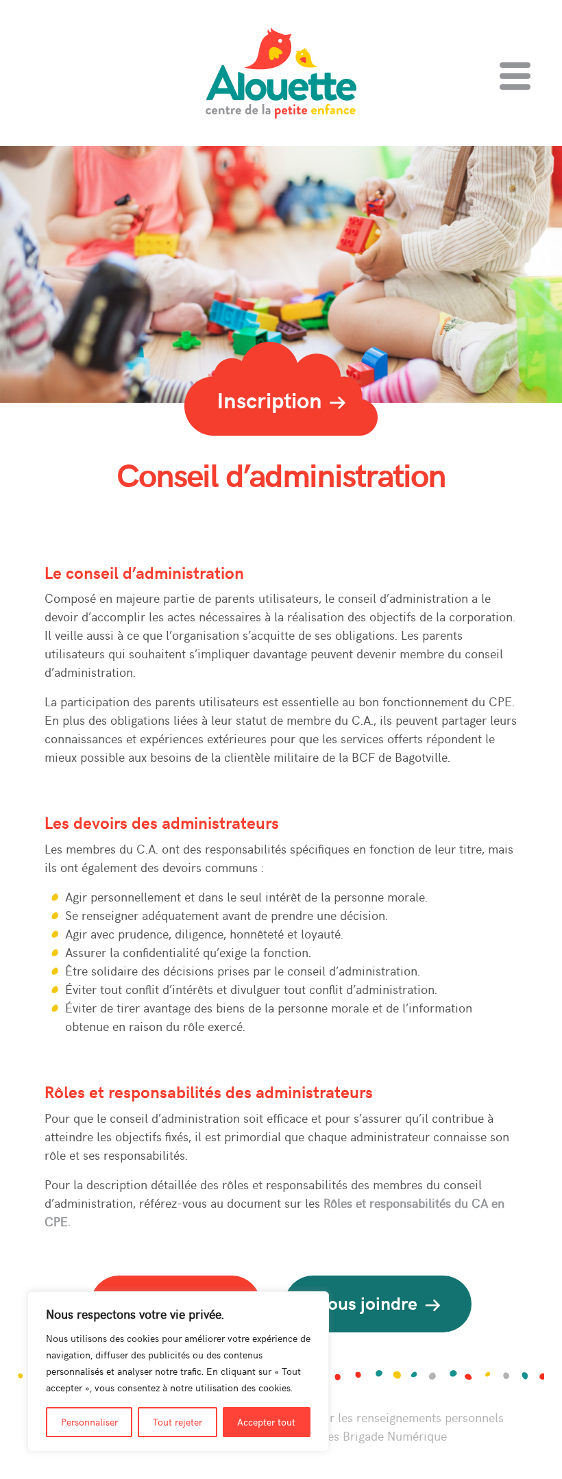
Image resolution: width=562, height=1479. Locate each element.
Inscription (272, 399)
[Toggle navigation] (515, 76)
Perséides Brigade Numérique (367, 1435)
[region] (178, 1371)
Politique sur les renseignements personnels (385, 1417)
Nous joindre (368, 1303)
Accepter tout (266, 1421)
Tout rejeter (177, 1421)
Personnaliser (89, 1421)
